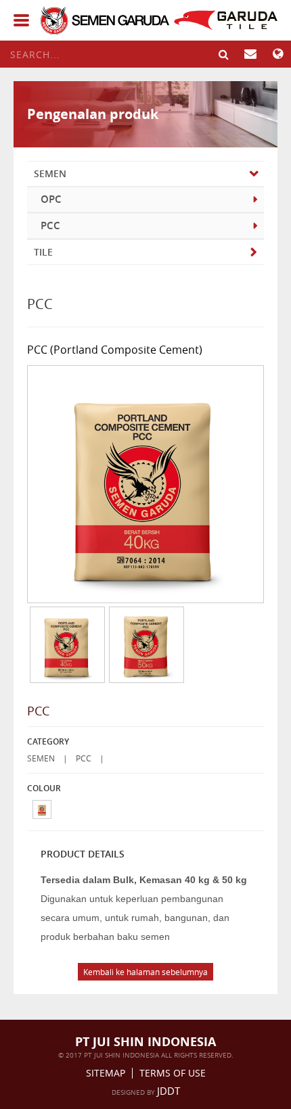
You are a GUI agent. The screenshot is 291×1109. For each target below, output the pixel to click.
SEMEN (50, 173)
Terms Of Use (172, 1073)
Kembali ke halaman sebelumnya (145, 971)
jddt (168, 1090)
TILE (43, 251)
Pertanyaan (250, 54)
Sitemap (105, 1073)
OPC (51, 199)
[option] (67, 645)
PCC (50, 225)
